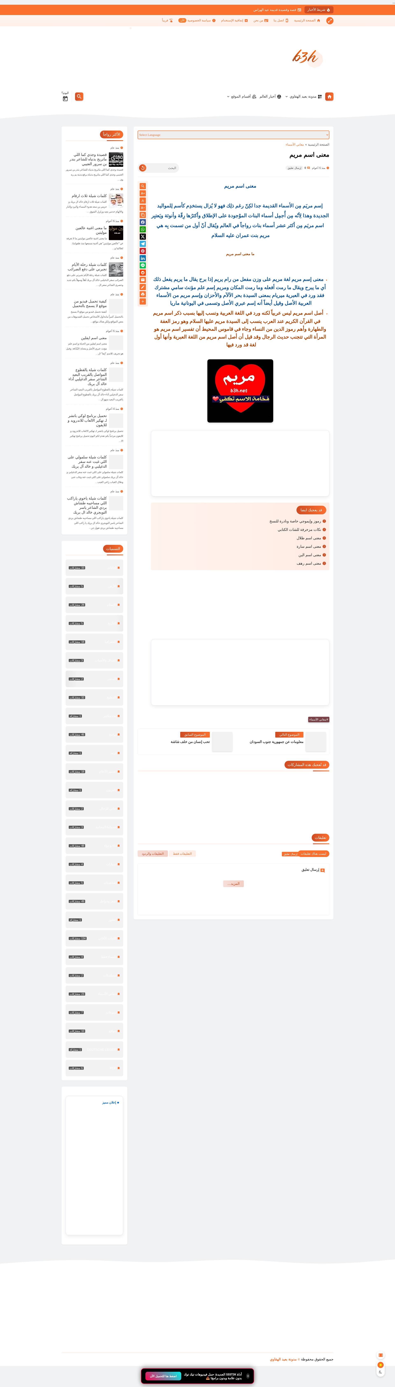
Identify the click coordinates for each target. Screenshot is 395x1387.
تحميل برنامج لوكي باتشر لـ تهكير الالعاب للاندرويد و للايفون (87, 420)
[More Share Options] (143, 301)
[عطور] (94, 920)
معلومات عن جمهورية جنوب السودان (276, 742)
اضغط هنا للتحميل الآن (163, 1376)
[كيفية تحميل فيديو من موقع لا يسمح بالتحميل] (116, 306)
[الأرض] (94, 586)
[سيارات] (94, 864)
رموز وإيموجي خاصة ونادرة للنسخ (295, 521)
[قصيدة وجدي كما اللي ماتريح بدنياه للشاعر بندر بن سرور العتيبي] (116, 159)
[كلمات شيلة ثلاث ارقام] (116, 201)
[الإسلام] (94, 605)
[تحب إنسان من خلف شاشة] (222, 741)
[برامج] (94, 734)
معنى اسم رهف (309, 563)
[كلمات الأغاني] (94, 938)
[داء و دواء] (94, 845)
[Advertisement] (136, 57)
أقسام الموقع (241, 96)
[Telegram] (143, 244)
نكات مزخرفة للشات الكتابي (299, 530)
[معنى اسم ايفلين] (116, 343)
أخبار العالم (268, 96)
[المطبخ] (94, 697)
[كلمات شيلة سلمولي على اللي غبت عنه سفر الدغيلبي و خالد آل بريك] (116, 462)
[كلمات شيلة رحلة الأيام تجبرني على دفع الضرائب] (116, 269)
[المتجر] (94, 679)
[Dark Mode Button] (381, 1372)
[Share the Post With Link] (143, 215)
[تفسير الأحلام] (94, 771)
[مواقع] (94, 1031)
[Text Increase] (143, 193)
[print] (143, 295)
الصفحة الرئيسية (318, 144)
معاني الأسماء (295, 144)
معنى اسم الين (310, 555)
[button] (143, 223)
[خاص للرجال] (94, 808)
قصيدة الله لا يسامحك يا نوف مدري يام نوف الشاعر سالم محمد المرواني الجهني (242, 10)
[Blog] (143, 288)
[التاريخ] (94, 623)
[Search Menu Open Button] (79, 96)
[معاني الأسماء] (94, 994)
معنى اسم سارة (309, 546)
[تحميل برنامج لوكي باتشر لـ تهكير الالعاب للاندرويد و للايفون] (116, 420)
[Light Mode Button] (381, 1365)
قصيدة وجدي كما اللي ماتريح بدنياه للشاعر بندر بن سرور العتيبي (88, 159)
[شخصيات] (94, 882)
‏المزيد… (233, 884)
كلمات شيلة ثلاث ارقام (89, 196)
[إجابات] (94, 567)
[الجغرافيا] (94, 642)
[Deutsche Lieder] (94, 1049)
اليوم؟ (65, 93)
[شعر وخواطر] (94, 901)
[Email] (143, 280)
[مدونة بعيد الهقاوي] (305, 57)
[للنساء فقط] (94, 957)
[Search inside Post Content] (143, 186)
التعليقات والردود (153, 853)
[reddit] (143, 273)
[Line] (143, 266)
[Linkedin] (143, 259)
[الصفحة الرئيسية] (329, 96)
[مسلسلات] (94, 975)
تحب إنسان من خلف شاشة (190, 742)
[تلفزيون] (94, 790)
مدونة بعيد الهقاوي (303, 96)
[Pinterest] (143, 252)
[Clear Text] (142, 168)
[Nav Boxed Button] (329, 20)
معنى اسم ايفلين (94, 338)
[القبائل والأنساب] (94, 660)
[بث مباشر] (94, 716)
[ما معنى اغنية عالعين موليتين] (116, 233)
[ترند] (94, 753)
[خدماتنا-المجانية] (94, 827)
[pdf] (94, 1068)
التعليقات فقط (182, 853)
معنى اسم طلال (309, 538)
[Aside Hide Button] (380, 1355)
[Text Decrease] (143, 208)
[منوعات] (94, 1012)
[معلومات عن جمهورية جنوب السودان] (316, 741)
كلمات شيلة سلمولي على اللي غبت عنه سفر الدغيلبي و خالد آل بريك (87, 461)
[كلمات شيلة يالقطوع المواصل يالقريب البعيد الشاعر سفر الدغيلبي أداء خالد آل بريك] (116, 375)
